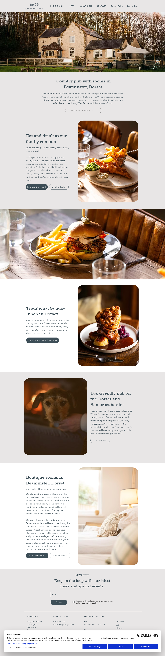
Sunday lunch (33, 323)
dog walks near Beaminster (112, 427)
